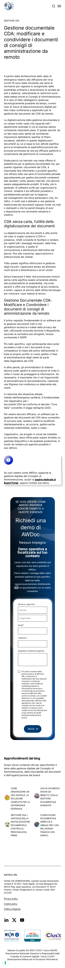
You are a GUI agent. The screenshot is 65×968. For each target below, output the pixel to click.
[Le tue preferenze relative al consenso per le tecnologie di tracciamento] (5, 963)
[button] (53, 6)
